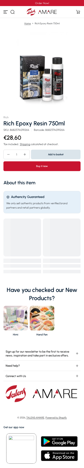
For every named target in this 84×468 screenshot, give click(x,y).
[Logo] (42, 11)
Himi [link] (15, 334)
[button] (12, 12)
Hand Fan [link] (42, 334)
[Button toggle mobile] (6, 12)
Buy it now (42, 166)
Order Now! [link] (42, 3)
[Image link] (15, 322)
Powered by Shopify (56, 417)
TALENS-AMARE (35, 417)
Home (27, 23)
